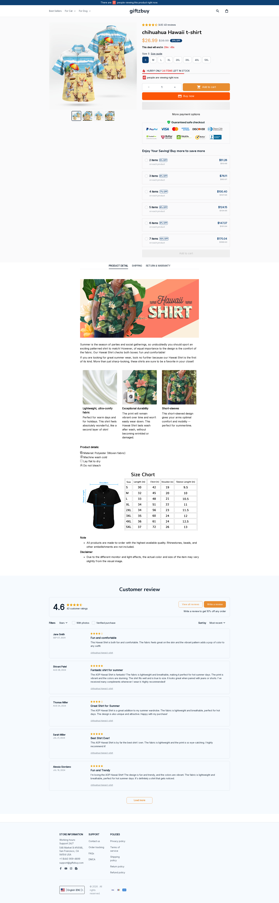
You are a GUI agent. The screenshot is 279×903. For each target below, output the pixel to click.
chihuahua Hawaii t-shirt (102, 652)
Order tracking (96, 847)
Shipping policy (115, 858)
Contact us (94, 841)
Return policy (117, 866)
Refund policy (117, 872)
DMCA (92, 859)
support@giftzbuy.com (71, 862)
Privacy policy (117, 841)
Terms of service (115, 849)
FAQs (91, 853)
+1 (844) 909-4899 (69, 858)
